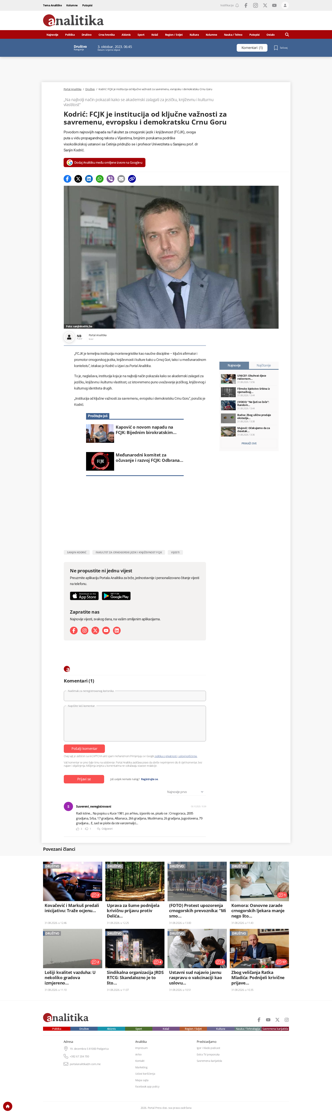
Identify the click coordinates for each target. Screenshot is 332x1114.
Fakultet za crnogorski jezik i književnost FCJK (129, 552)
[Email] (121, 179)
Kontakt (139, 1061)
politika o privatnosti (166, 756)
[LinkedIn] (117, 630)
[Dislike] (86, 829)
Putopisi (87, 5)
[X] (95, 630)
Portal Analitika (72, 89)
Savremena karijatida (275, 1028)
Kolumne (72, 5)
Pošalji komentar (84, 748)
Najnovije (52, 34)
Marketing (141, 1067)
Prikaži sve (249, 443)
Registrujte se (149, 779)
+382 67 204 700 (79, 1056)
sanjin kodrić (76, 552)
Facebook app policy (147, 1086)
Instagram (255, 5)
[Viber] (110, 179)
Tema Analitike (52, 5)
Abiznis (126, 34)
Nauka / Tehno (233, 34)
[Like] (77, 829)
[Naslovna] (7, 1106)
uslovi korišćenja (187, 756)
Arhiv (138, 1054)
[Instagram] (84, 630)
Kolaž (154, 34)
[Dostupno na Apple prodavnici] (84, 596)
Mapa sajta (142, 1080)
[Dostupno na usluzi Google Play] (116, 596)
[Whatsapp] (100, 179)
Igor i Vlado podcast (208, 1048)
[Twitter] (78, 179)
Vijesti (175, 552)
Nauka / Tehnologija (248, 1028)
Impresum (141, 1048)
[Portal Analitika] (73, 20)
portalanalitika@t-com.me (85, 1064)
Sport (141, 34)
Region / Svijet (174, 34)
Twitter (265, 5)
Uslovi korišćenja (145, 1073)
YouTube (274, 5)
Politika (70, 34)
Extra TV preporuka (208, 1054)
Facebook (246, 5)
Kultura (194, 34)
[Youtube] (106, 630)
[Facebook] (67, 179)
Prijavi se (84, 779)
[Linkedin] (89, 179)
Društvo (87, 34)
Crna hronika (107, 34)
